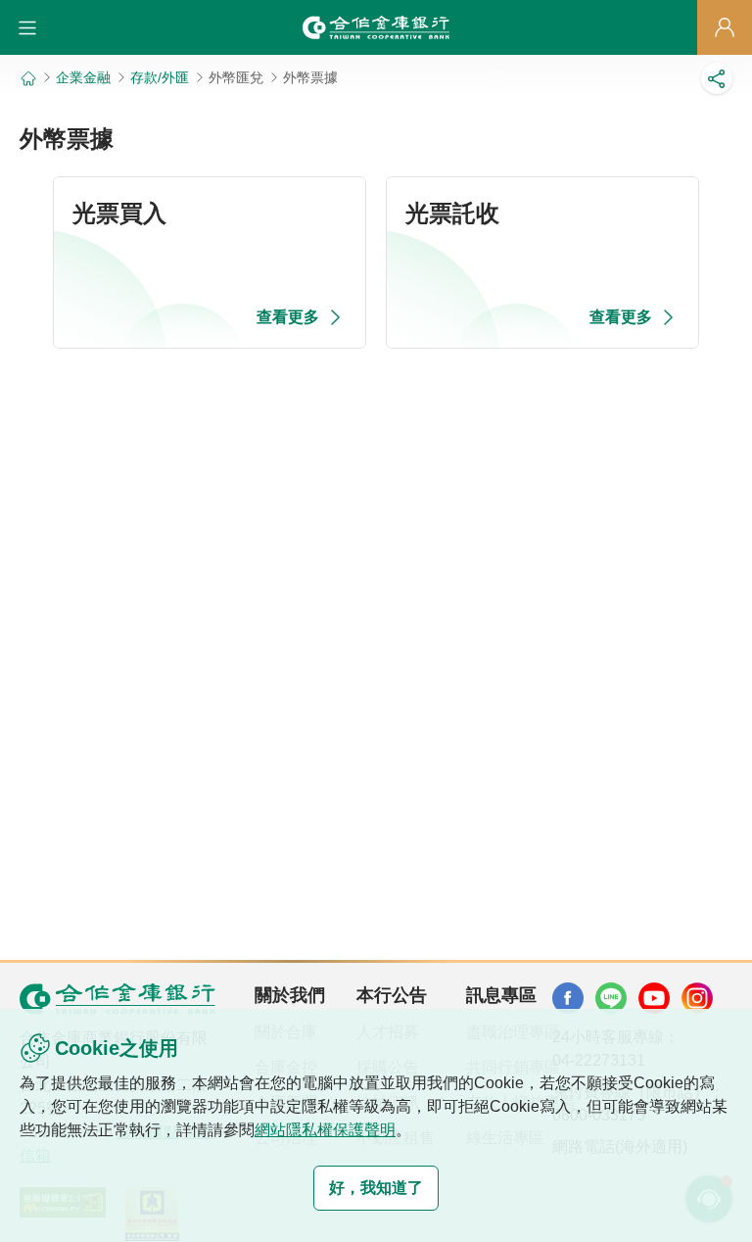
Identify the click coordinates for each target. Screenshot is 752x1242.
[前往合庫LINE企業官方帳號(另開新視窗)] (611, 998)
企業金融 (83, 77)
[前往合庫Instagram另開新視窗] (697, 998)
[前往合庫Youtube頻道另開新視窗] (654, 998)
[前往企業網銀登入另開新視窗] (724, 27)
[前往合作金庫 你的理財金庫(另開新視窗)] (568, 998)
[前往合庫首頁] (376, 27)
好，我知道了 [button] (376, 1187)
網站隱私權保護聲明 (325, 1130)
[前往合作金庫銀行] (117, 998)
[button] (27, 27)
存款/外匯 (159, 77)
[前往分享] (716, 78)
